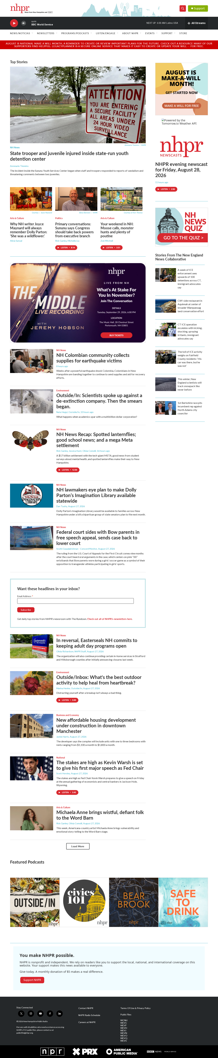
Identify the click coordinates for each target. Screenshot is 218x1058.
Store (183, 33)
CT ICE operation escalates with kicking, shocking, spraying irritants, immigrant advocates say (190, 331)
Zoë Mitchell (107, 240)
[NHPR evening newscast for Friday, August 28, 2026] (181, 146)
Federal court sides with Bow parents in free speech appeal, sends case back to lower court (97, 537)
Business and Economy (67, 715)
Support (199, 8)
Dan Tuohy (61, 506)
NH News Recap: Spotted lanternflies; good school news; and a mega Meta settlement (96, 440)
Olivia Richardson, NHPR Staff (71, 651)
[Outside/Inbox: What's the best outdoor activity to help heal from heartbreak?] (31, 683)
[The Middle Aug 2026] (78, 303)
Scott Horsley (63, 773)
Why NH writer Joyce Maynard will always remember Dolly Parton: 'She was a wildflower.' (28, 229)
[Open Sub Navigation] (32, 33)
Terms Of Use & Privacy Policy (135, 1008)
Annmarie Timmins (19, 166)
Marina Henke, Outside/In (69, 688)
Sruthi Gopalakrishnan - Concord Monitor (76, 548)
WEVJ (123, 1030)
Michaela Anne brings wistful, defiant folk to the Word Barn (100, 815)
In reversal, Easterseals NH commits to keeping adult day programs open (96, 643)
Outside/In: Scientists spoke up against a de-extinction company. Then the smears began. (99, 401)
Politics (59, 218)
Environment (62, 390)
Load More (77, 846)
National (60, 757)
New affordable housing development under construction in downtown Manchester (96, 725)
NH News (15, 147)
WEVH (123, 1028)
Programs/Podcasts (75, 33)
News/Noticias (20, 33)
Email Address (25, 596)
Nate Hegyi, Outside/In (68, 412)
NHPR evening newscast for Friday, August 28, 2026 (181, 170)
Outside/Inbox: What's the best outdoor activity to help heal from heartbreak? (98, 680)
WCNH (123, 1020)
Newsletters (45, 33)
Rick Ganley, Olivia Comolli (69, 823)
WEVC (123, 1023)
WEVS (123, 1040)
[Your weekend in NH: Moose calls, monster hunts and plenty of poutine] (122, 199)
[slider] (28, 23)
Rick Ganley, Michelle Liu (67, 240)
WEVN (123, 1033)
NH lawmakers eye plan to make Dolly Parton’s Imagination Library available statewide (96, 495)
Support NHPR (32, 980)
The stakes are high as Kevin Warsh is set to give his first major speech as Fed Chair (100, 765)
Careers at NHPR (86, 1022)
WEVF (123, 1025)
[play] (14, 23)
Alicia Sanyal (16, 240)
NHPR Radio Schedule (89, 1015)
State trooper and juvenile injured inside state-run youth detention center (69, 156)
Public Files (125, 1014)
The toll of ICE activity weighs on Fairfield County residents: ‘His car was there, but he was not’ (190, 358)
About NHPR (130, 33)
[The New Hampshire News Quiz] (181, 227)
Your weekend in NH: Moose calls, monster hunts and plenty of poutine (117, 229)
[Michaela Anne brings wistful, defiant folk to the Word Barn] (31, 818)
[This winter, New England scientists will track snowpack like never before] (165, 384)
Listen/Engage (105, 33)
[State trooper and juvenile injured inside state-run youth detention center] (78, 105)
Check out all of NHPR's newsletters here (109, 619)
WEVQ (123, 1038)
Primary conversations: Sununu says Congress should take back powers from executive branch (74, 229)
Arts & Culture (17, 218)
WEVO (123, 1035)
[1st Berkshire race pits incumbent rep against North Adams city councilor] (165, 408)
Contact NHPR (85, 1008)
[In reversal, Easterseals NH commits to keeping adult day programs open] (31, 646)
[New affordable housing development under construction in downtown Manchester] (31, 726)
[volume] (23, 23)
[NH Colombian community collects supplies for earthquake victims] (31, 361)
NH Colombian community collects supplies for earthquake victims (92, 358)
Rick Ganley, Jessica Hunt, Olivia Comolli (76, 450)
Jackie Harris (62, 736)
